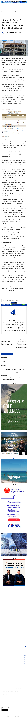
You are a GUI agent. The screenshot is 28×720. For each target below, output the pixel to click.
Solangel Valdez (6, 380)
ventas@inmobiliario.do (13, 694)
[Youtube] (22, 678)
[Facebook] (7, 36)
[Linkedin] (17, 36)
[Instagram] (9, 678)
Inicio (2, 11)
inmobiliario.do (12, 716)
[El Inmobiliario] (3, 32)
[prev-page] (1, 382)
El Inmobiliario (10, 32)
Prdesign (20, 716)
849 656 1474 (23, 694)
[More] (23, 36)
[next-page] (2, 382)
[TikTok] (15, 678)
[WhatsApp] (20, 36)
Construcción (7, 11)
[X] (10, 36)
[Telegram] (14, 36)
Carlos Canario (6, 362)
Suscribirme (14, 302)
